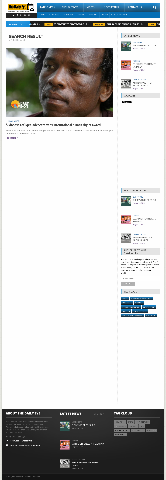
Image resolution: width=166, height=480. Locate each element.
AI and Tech (151, 430)
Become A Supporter (119, 15)
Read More (11, 138)
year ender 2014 (138, 430)
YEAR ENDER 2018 (142, 422)
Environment (120, 435)
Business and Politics (131, 307)
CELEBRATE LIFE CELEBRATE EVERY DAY (65, 24)
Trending (45, 24)
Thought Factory (96, 24)
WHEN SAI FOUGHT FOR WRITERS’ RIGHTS (119, 24)
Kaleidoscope (138, 42)
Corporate (93, 15)
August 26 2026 (138, 89)
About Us (104, 15)
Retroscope (127, 303)
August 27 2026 (138, 70)
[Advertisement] (140, 146)
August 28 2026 (138, 48)
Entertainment (149, 307)
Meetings (138, 303)
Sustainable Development (141, 299)
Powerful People (139, 311)
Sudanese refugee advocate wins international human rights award (53, 125)
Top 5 (142, 426)
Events (125, 299)
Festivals (148, 24)
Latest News (47, 7)
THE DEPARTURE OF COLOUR (144, 45)
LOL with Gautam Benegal (132, 315)
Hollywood (150, 315)
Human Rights (12, 121)
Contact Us (135, 7)
